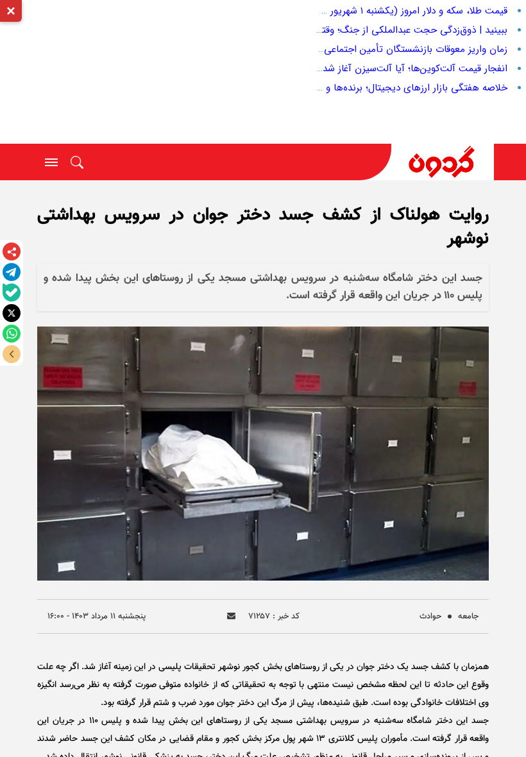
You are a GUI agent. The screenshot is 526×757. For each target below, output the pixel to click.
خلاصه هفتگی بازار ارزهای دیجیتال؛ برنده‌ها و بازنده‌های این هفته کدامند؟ (358, 88)
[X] (11, 313)
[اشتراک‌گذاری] (11, 251)
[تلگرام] (11, 272)
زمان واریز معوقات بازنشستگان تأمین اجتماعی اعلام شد (397, 49)
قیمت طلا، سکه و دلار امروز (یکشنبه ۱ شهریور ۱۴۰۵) (406, 11)
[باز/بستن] (11, 354)
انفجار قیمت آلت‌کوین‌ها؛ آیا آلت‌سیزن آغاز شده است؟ (399, 68)
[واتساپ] (11, 333)
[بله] (11, 292)
